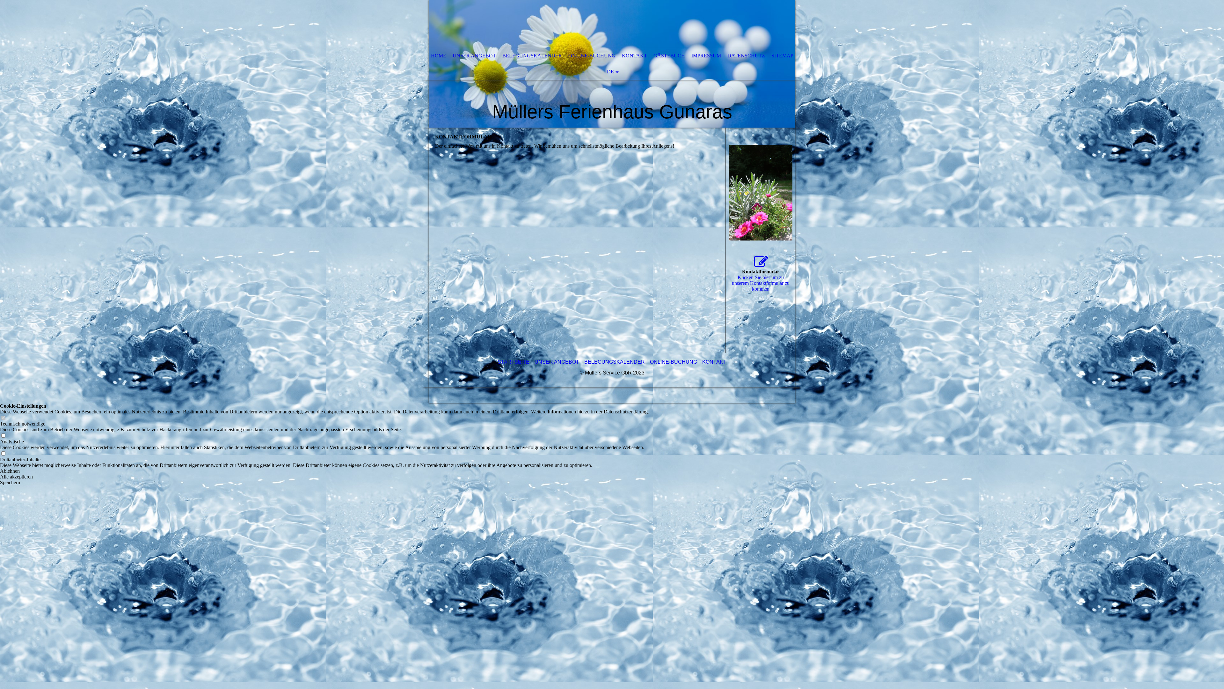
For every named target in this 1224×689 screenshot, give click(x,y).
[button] (324, 471)
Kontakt (634, 55)
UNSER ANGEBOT (557, 362)
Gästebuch (669, 55)
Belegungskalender (532, 55)
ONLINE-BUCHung (673, 362)
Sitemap (782, 55)
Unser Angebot (474, 55)
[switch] (3, 418)
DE (610, 71)
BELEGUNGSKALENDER (614, 362)
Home (438, 55)
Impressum (706, 55)
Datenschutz (746, 55)
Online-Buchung (592, 55)
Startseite (513, 362)
